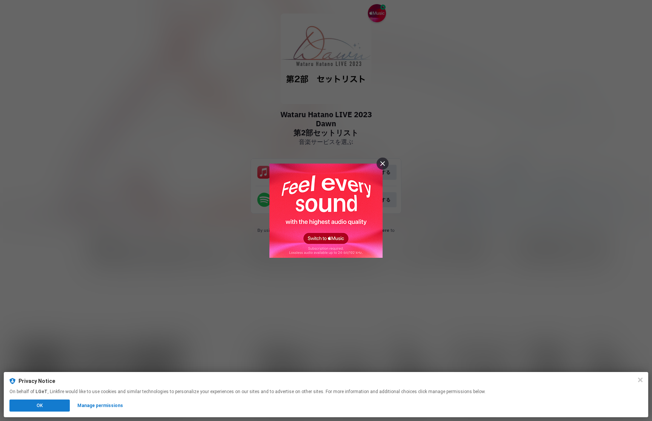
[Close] (640, 380)
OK (40, 405)
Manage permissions (100, 405)
